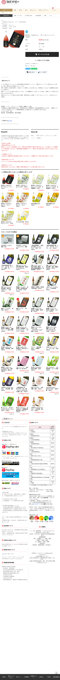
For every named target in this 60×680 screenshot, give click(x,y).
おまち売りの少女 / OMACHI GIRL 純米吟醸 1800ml (52, 389)
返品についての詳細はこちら (32, 63)
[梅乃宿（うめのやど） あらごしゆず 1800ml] (22, 179)
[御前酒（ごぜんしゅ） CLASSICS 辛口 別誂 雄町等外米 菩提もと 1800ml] (7, 361)
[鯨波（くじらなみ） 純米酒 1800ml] (7, 302)
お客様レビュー (33, 677)
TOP (2, 20)
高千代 (20, 10)
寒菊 (15, 10)
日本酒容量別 (4, 28)
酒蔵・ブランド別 (18, 15)
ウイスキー (54, 10)
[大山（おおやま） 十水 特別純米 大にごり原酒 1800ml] (52, 361)
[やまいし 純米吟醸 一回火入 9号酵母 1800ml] (37, 341)
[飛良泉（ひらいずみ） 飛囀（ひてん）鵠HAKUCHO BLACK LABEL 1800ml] (52, 321)
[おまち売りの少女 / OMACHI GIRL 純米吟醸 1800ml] (52, 381)
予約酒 (48, 677)
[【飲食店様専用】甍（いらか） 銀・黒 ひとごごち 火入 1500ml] (52, 239)
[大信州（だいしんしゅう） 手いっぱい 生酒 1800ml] (52, 341)
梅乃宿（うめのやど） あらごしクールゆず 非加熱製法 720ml (37, 187)
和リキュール (4, 23)
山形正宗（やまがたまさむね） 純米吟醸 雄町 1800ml (7, 389)
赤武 (26, 10)
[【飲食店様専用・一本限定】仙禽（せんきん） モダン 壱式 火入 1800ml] (37, 239)
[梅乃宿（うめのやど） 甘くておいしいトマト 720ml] (7, 179)
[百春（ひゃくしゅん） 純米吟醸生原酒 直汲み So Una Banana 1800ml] (22, 259)
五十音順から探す (28, 15)
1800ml (10, 28)
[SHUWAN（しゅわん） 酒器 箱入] (7, 239)
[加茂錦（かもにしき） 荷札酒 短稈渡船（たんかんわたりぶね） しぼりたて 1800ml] (22, 321)
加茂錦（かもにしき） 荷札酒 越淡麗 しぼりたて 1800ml (52, 310)
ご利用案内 (26, 677)
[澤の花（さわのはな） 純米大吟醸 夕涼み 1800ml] (37, 361)
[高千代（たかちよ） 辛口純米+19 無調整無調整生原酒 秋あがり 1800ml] (22, 401)
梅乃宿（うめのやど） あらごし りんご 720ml (22, 205)
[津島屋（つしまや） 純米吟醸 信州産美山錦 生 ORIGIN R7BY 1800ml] (22, 281)
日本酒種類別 (4, 25)
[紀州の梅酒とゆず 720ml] (37, 197)
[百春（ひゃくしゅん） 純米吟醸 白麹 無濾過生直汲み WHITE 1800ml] (52, 259)
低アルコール (33, 10)
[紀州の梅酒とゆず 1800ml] (52, 197)
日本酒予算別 (4, 26)
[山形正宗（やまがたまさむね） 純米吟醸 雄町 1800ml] (7, 381)
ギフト (3, 12)
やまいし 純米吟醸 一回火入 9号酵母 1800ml (37, 348)
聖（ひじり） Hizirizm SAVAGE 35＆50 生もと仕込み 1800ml (7, 409)
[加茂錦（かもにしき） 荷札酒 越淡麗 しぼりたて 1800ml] (52, 302)
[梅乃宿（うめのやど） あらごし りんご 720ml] (22, 197)
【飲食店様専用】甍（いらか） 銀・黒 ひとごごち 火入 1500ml (52, 247)
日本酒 (3, 677)
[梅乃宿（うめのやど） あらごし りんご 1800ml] (7, 197)
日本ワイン (18, 677)
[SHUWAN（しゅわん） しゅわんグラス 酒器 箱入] (22, 239)
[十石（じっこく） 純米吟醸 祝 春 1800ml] (22, 361)
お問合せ (41, 677)
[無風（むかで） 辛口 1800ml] (22, 302)
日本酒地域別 (38, 15)
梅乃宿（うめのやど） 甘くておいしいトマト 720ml (7, 187)
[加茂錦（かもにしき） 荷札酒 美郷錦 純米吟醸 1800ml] (37, 302)
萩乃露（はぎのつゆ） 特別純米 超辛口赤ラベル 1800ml (22, 348)
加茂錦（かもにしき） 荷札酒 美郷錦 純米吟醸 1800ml (37, 310)
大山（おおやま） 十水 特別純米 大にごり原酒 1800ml (52, 369)
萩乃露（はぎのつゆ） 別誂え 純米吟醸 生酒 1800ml (7, 348)
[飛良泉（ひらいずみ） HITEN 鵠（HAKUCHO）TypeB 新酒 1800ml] (37, 321)
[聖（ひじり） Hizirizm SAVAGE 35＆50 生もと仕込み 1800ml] (7, 401)
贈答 (45, 15)
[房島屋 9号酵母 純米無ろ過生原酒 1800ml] (37, 281)
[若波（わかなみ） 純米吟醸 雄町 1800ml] (37, 381)
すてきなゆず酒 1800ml (22, 222)
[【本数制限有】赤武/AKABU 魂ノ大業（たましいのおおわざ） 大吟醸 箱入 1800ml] (22, 381)
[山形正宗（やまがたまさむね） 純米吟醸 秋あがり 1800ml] (37, 401)
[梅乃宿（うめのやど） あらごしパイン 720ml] (7, 215)
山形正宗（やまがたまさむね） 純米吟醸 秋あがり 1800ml (37, 409)
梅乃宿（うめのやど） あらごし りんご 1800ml (7, 205)
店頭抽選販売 (56, 677)
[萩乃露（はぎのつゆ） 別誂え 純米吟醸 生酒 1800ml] (7, 341)
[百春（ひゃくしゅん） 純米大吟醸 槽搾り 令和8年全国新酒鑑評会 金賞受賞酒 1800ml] (37, 259)
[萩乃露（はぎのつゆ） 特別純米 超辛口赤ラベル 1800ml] (22, 341)
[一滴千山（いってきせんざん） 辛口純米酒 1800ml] (52, 281)
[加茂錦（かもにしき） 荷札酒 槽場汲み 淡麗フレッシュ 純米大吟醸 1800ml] (7, 321)
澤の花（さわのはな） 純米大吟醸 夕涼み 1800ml (37, 369)
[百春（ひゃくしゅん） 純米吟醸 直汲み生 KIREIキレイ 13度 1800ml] (7, 281)
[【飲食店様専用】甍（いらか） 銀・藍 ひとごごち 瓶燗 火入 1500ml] (7, 259)
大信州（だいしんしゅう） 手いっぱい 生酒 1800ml (52, 348)
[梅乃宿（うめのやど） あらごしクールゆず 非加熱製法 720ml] (37, 179)
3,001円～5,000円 (12, 26)
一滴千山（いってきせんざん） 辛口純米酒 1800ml (52, 288)
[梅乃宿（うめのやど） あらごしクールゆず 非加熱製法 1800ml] (52, 179)
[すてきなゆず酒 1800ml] (22, 215)
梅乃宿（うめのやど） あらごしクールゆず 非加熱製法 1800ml (52, 187)
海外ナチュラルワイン (11, 677)
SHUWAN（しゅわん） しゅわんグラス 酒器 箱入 (22, 247)
